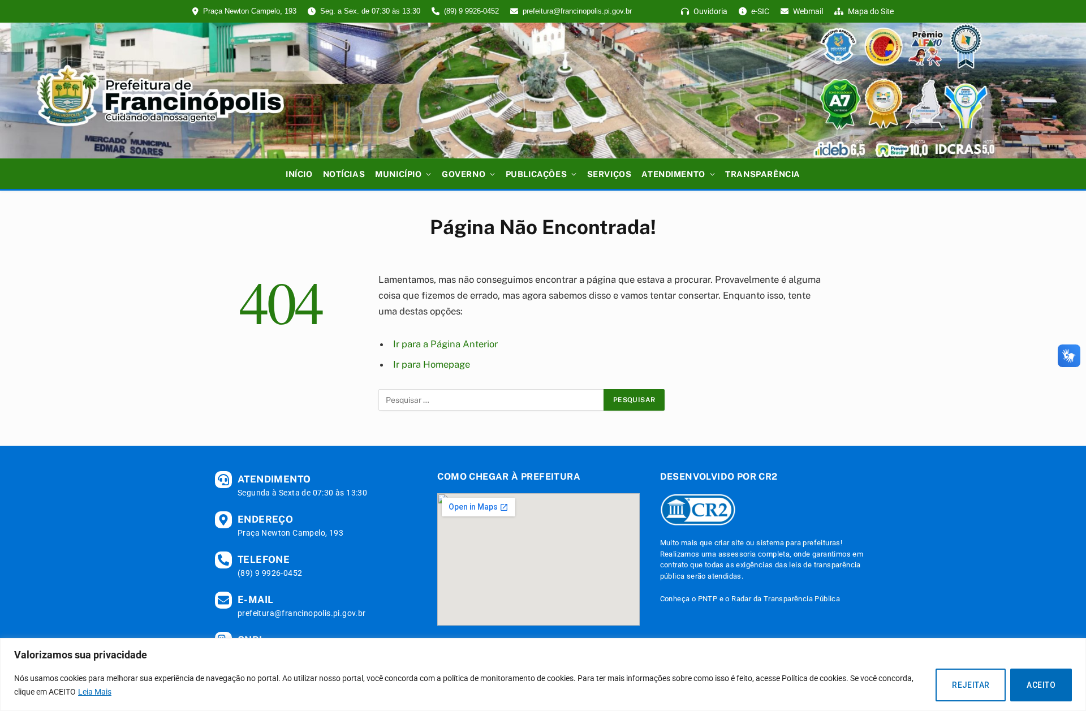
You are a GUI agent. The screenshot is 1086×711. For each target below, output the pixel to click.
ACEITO (1041, 685)
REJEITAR (970, 685)
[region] (543, 674)
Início (299, 174)
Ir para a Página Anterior (445, 344)
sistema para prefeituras (798, 542)
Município (398, 174)
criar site (729, 542)
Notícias (344, 174)
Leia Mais (94, 691)
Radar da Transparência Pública (785, 598)
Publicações (536, 174)
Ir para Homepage (431, 364)
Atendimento (673, 174)
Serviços (609, 174)
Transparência (762, 174)
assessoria (737, 554)
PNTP (708, 598)
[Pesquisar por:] (491, 400)
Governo (463, 174)
